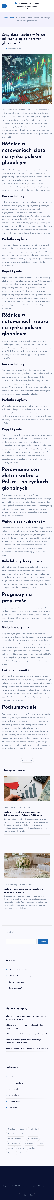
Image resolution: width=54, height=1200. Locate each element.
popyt (11, 1148)
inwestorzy (13, 1134)
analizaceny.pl (14, 1077)
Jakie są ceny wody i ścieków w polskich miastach (26, 1034)
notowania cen (15, 1143)
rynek (22, 1148)
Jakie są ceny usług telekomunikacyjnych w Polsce (27, 1048)
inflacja (12, 808)
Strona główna (8, 18)
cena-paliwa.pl (14, 1095)
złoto (23, 1153)
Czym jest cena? (15, 988)
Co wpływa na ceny (17, 982)
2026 (6, 808)
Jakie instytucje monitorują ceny (22, 976)
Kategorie (13, 1108)
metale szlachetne (16, 1139)
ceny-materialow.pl (16, 1083)
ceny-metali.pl (14, 1089)
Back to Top (28, 1195)
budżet (6, 885)
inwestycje (27, 1134)
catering (13, 885)
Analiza (12, 1129)
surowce (12, 1153)
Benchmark (27, 760)
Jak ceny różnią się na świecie (21, 970)
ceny (3, 48)
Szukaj (10, 932)
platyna (30, 1143)
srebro (32, 1148)
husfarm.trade (14, 1102)
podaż (41, 1143)
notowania (33, 1139)
